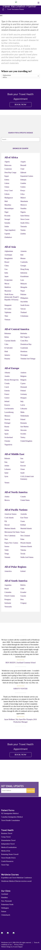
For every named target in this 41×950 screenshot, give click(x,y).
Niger (6, 212)
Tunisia (22, 230)
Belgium (23, 376)
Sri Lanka (7, 309)
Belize (6, 337)
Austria (7, 376)
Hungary (23, 398)
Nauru (22, 532)
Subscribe (31, 790)
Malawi (23, 198)
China (6, 266)
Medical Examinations (9, 847)
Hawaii (7, 525)
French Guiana (9, 596)
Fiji (5, 521)
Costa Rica (24, 341)
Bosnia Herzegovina (11, 380)
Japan (6, 276)
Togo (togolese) (9, 230)
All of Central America (16, 329)
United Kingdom (26, 441)
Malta (22, 412)
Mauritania (24, 201)
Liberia (6, 194)
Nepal (22, 291)
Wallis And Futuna (26, 557)
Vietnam (7, 320)
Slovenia (23, 430)
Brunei (6, 262)
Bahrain (7, 458)
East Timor (24, 518)
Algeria (7, 162)
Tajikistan (7, 312)
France (6, 394)
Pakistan (23, 294)
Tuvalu (22, 554)
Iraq (5, 462)
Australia (23, 514)
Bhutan (22, 258)
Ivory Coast (8, 190)
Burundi (23, 165)
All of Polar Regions (15, 566)
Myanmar (7, 291)
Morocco (23, 205)
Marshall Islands (26, 528)
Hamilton (4, 897)
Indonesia (23, 273)
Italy (22, 401)
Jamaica (7, 355)
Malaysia (23, 284)
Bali (21, 255)
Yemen (6, 483)
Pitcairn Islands (25, 543)
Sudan (6, 226)
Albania (7, 373)
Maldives (7, 287)
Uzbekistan (24, 316)
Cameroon (8, 169)
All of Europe (11, 368)
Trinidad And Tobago (27, 359)
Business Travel (6, 833)
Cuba (6, 344)
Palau (22, 539)
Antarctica (8, 571)
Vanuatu (7, 557)
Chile (22, 589)
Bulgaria (23, 380)
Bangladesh (8, 258)
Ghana (6, 187)
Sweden (23, 434)
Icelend (22, 571)
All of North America (15, 492)
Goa (5, 269)
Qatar (6, 473)
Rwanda (7, 216)
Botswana (7, 165)
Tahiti (6, 550)
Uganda (7, 234)
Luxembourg (8, 412)
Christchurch (5, 915)
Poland (22, 419)
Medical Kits (5, 851)
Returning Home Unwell (9, 854)
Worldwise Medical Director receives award (16, 881)
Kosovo (7, 405)
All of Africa (11, 157)
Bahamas (7, 333)
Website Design (6, 947)
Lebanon (7, 469)
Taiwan (23, 309)
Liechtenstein (9, 409)
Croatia (7, 383)
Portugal (7, 423)
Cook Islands (9, 518)
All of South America (15, 580)
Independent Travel (8, 844)
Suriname (7, 603)
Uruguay (23, 603)
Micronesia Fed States (12, 532)
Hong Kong (24, 269)
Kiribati (23, 525)
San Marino (24, 427)
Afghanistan (8, 251)
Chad (22, 169)
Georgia (23, 266)
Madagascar (8, 198)
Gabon (6, 183)
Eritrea (6, 180)
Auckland (4, 894)
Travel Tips (5, 865)
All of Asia (10, 246)
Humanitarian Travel (8, 840)
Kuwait (23, 466)
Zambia (23, 234)
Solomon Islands (26, 546)
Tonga (6, 554)
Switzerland (8, 437)
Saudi (22, 473)
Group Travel (5, 837)
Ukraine (7, 441)
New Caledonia (9, 536)
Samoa (6, 546)
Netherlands (24, 416)
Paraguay (7, 599)
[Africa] (20, 77)
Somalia (7, 223)
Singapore (7, 305)
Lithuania (23, 409)
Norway (7, 419)
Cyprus (22, 383)
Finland (23, 391)
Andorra (23, 373)
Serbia (6, 430)
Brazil (6, 589)
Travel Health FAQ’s (8, 858)
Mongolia (23, 287)
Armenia (23, 251)
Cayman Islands (10, 341)
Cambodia (24, 262)
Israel (22, 462)
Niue (6, 539)
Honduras (23, 351)
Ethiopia (23, 180)
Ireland (6, 401)
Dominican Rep (25, 344)
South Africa (24, 223)
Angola (23, 162)
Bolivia (22, 585)
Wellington (5, 908)
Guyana (23, 596)
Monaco (7, 416)
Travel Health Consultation (10, 820)
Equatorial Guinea (26, 176)
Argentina (7, 585)
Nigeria (23, 212)
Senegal (7, 219)
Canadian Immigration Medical (12, 817)
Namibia (23, 208)
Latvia (22, 405)
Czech (6, 387)
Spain (6, 434)
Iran (21, 458)
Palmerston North (7, 904)
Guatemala (24, 348)
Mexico (7, 500)
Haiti (6, 351)
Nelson (3, 911)
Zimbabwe (8, 237)
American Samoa (10, 514)
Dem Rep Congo (10, 172)
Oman (22, 469)
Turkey (22, 437)
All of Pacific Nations (15, 509)
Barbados (23, 333)
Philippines (24, 298)
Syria (6, 476)
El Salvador (8, 348)
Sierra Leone (24, 219)
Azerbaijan (8, 255)
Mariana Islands (9, 528)
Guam (22, 521)
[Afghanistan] (20, 75)
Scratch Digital (17, 947)
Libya (22, 194)
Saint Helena (24, 216)
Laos (22, 280)
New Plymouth (6, 901)
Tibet (6, 316)
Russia (6, 427)
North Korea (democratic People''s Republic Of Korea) (11, 297)
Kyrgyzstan (8, 280)
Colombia (7, 592)
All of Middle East (14, 454)
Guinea (22, 187)
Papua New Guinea (11, 543)
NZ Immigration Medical (9, 813)
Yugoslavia (8, 444)
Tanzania (23, 226)
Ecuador (23, 592)
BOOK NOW (20, 104)
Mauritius (7, 205)
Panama (7, 359)
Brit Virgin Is (25, 337)
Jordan (6, 466)
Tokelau (23, 550)
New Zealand (25, 536)
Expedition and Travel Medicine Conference (16, 878)
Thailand (23, 312)
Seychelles (24, 302)
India (6, 273)
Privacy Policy (18, 944)
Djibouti (23, 172)
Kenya (22, 190)
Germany (23, 394)
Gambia (23, 183)
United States (25, 500)
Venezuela (8, 607)
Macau (6, 284)
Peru (22, 599)
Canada (23, 497)
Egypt (6, 176)
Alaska (6, 497)
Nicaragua (24, 355)
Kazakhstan (24, 276)
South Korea (24, 305)
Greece (6, 398)
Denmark (23, 387)
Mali (6, 201)
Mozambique (9, 208)
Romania (23, 423)
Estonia (7, 391)
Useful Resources (7, 861)
